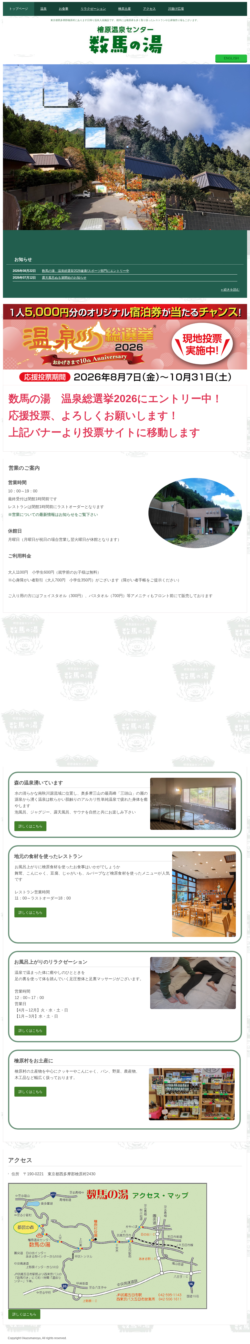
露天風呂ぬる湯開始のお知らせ (64, 277)
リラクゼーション (93, 9)
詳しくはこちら (30, 826)
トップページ (18, 9)
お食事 (63, 9)
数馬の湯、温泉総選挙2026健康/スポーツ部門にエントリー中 (85, 271)
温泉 (43, 9)
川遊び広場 (176, 9)
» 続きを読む (230, 289)
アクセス (149, 9)
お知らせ (23, 259)
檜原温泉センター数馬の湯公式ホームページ (125, 39)
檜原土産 (124, 9)
